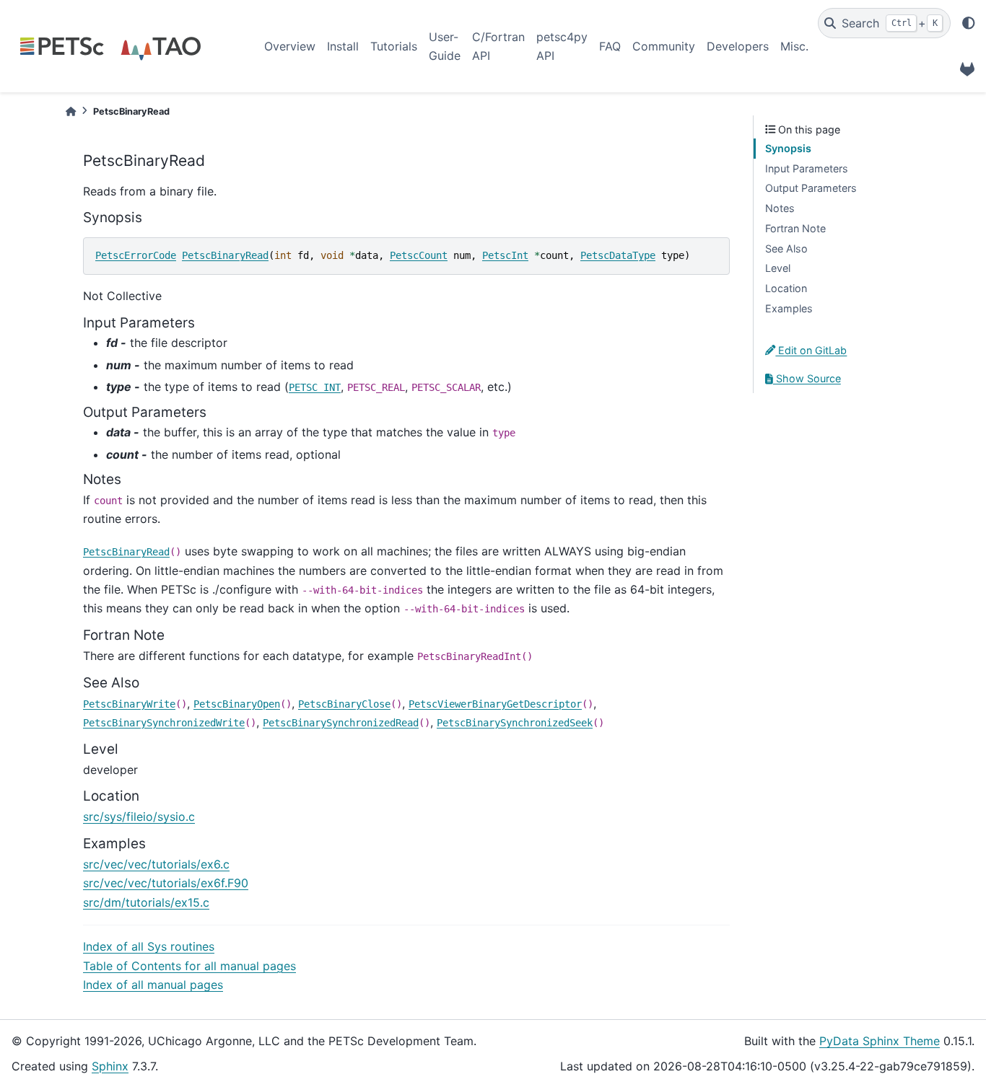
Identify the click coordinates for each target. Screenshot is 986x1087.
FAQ (610, 46)
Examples (789, 308)
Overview (289, 46)
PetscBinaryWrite (129, 704)
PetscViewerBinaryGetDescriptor (495, 704)
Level (777, 268)
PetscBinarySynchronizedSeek (515, 723)
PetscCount (419, 255)
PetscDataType (617, 255)
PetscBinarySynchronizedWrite (164, 723)
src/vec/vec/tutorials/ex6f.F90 (165, 883)
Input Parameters (806, 168)
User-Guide (445, 46)
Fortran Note (795, 228)
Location (786, 288)
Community (663, 46)
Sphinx (110, 1066)
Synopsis (788, 148)
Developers (738, 46)
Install (343, 46)
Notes (780, 208)
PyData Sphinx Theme (879, 1041)
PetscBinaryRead (225, 255)
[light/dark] (968, 23)
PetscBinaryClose (344, 704)
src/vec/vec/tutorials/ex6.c (156, 864)
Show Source (807, 378)
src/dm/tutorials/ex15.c (146, 902)
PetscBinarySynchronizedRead (341, 723)
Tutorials (393, 46)
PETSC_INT (315, 387)
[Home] (71, 111)
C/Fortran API (498, 46)
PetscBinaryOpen (236, 704)
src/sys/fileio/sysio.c (139, 816)
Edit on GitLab (811, 350)
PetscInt (505, 255)
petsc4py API (562, 46)
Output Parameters (811, 188)
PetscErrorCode (135, 255)
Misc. (794, 46)
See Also (786, 248)
